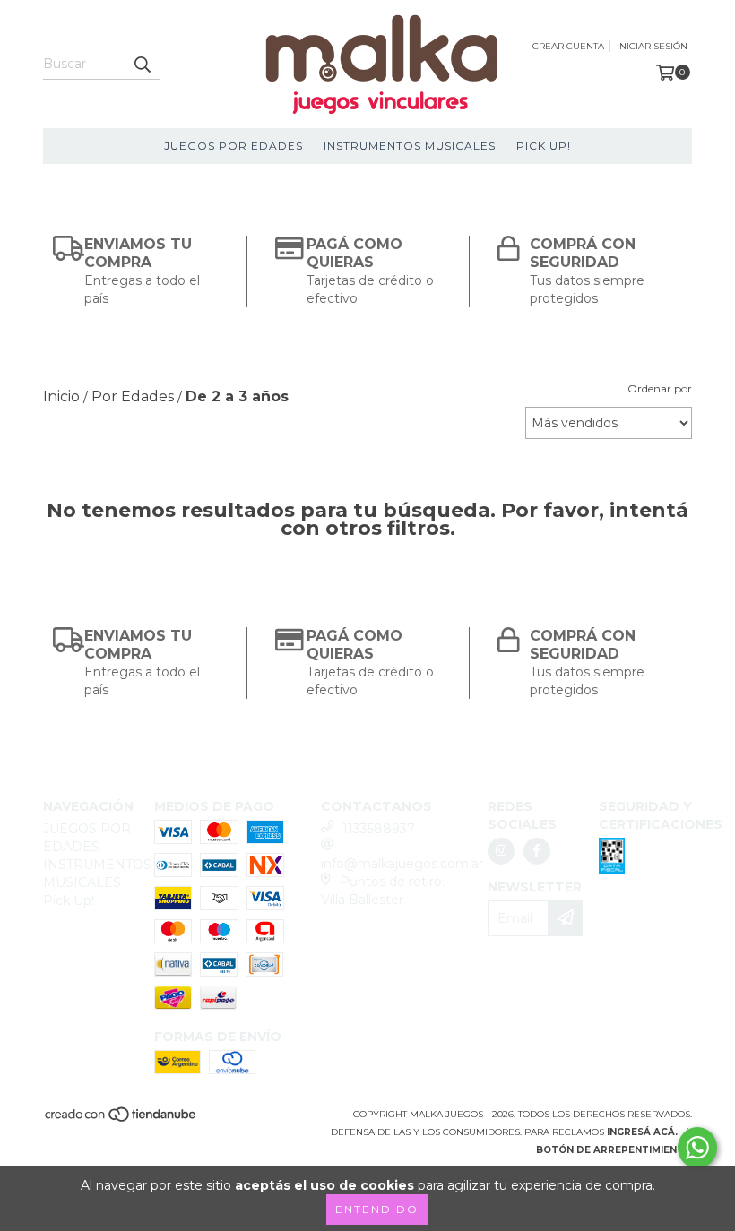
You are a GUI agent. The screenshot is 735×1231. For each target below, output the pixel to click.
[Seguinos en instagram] (501, 851)
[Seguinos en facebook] (536, 851)
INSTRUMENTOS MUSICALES (410, 145)
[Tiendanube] (121, 1119)
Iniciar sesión (652, 46)
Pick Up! (543, 145)
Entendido (377, 1209)
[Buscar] (142, 63)
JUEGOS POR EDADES (233, 145)
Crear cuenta (568, 46)
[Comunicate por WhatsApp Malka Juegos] (697, 1147)
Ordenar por (659, 388)
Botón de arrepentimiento (614, 1150)
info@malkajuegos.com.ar (402, 864)
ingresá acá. (642, 1132)
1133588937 (378, 829)
